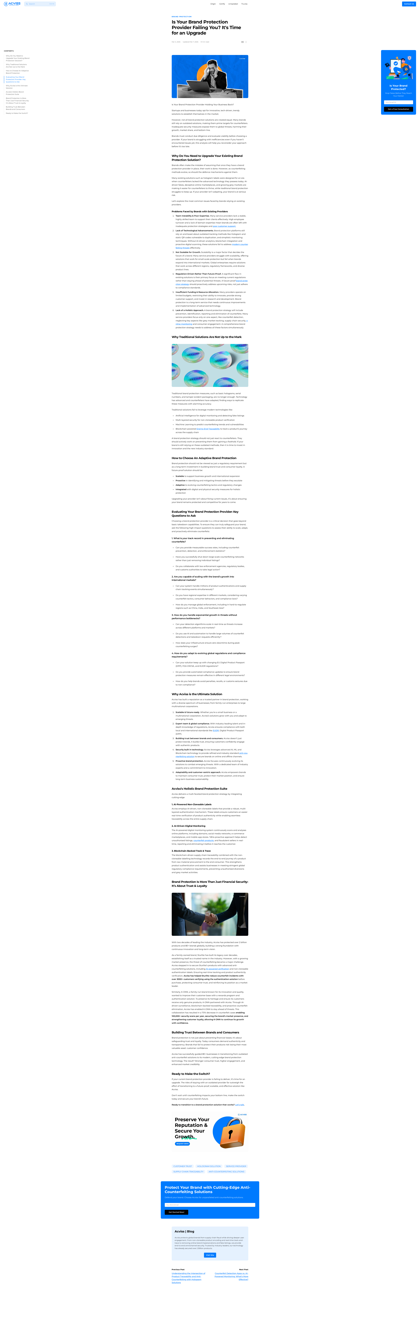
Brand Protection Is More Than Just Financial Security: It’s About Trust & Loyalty (17, 100)
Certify (222, 4)
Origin (213, 4)
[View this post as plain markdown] (242, 42)
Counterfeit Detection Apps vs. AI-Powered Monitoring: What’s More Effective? (231, 1276)
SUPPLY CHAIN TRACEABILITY (188, 1171)
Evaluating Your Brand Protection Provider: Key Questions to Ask (16, 79)
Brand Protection (182, 16)
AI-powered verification (217, 969)
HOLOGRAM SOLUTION (209, 1166)
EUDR (216, 730)
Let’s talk (239, 1105)
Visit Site (210, 1255)
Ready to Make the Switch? (17, 113)
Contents (9, 51)
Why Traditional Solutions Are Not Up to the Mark (16, 66)
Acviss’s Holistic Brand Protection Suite (15, 93)
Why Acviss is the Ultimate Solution (17, 87)
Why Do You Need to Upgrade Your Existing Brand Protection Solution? (17, 58)
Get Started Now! (176, 1212)
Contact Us (409, 4)
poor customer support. (224, 226)
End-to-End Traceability (208, 429)
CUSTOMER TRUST (182, 1166)
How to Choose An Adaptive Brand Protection (17, 72)
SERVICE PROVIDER (236, 1166)
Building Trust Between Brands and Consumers (15, 108)
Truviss (244, 4)
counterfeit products (203, 840)
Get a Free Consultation (398, 109)
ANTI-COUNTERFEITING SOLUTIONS (226, 1171)
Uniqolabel (233, 4)
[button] (246, 42)
